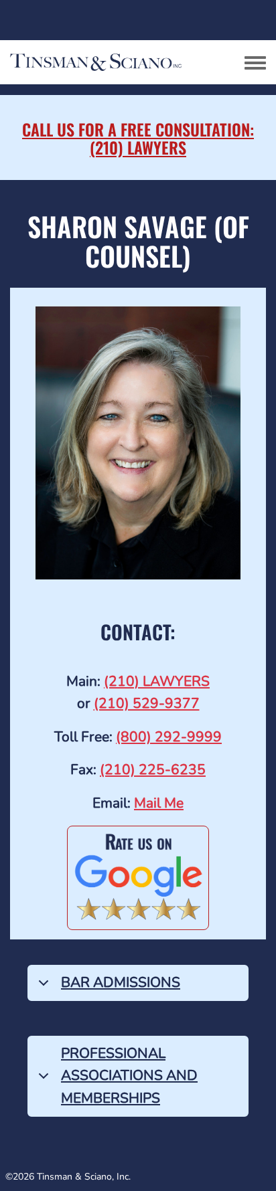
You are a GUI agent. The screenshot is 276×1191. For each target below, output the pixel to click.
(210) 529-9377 (147, 703)
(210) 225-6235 (153, 769)
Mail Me (159, 803)
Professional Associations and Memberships (129, 1075)
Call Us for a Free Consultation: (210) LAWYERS (138, 138)
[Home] (117, 62)
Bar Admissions (120, 982)
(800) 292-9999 (169, 736)
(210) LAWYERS (157, 681)
